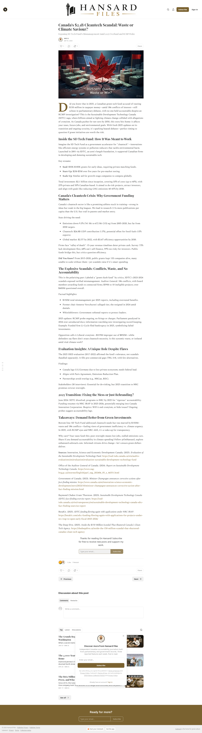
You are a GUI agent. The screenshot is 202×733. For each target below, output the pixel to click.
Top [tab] (61, 630)
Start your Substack (96, 729)
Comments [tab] (64, 601)
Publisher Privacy (22, 728)
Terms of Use (102, 673)
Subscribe (182, 9)
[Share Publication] (173, 9)
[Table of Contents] (2, 366)
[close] (123, 636)
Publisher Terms (35, 728)
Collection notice (25, 730)
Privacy (11, 730)
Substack (178, 729)
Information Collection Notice (94, 675)
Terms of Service (114, 671)
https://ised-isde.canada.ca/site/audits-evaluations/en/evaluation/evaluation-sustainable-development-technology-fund (99, 457)
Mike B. (66, 38)
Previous (67, 579)
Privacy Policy (85, 673)
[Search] (168, 9)
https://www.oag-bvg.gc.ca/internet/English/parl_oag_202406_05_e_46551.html (88, 470)
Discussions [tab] (76, 630)
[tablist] (68, 600)
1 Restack (75, 562)
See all (63, 697)
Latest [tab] (67, 630)
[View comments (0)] (69, 46)
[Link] (55, 139)
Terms (17, 730)
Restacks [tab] (73, 601)
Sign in (195, 9)
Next (136, 579)
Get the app (110, 729)
